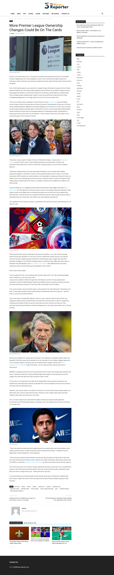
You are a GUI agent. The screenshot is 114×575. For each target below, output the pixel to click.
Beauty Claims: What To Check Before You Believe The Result (89, 31)
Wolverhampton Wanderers (16, 491)
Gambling (80, 88)
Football (79, 85)
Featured (46, 14)
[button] (102, 14)
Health (79, 96)
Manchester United (14, 488)
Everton (29, 486)
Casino (30, 14)
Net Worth (55, 14)
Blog (78, 59)
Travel (78, 123)
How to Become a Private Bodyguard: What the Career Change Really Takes (90, 26)
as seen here (52, 102)
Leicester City (41, 486)
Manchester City (56, 486)
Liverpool (48, 486)
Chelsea (23, 486)
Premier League (34, 488)
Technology (80, 117)
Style (78, 115)
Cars (78, 64)
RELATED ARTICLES (16, 523)
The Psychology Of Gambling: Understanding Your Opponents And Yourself (58, 499)
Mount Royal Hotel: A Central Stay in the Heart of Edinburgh (90, 37)
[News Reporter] (57, 6)
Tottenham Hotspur (64, 488)
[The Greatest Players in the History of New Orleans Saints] (19, 533)
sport (56, 488)
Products (79, 109)
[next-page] (13, 547)
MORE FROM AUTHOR (30, 523)
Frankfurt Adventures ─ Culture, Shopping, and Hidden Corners (90, 42)
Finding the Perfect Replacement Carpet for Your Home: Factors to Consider (22, 499)
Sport (15, 18)
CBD (78, 69)
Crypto (79, 75)
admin (12, 33)
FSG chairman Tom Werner (38, 263)
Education (80, 77)
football (34, 486)
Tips (24, 14)
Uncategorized (81, 125)
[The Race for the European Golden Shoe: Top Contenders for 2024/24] (40, 532)
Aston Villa (17, 486)
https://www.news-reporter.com (29, 511)
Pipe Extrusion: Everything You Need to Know (89, 47)
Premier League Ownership (46, 488)
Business (79, 61)
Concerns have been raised (33, 462)
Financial (79, 80)
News (19, 14)
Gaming (79, 91)
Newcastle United (25, 488)
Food (78, 83)
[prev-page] (10, 547)
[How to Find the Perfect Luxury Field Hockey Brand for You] (61, 533)
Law (78, 101)
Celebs (38, 14)
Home (13, 14)
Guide (78, 93)
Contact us (65, 14)
